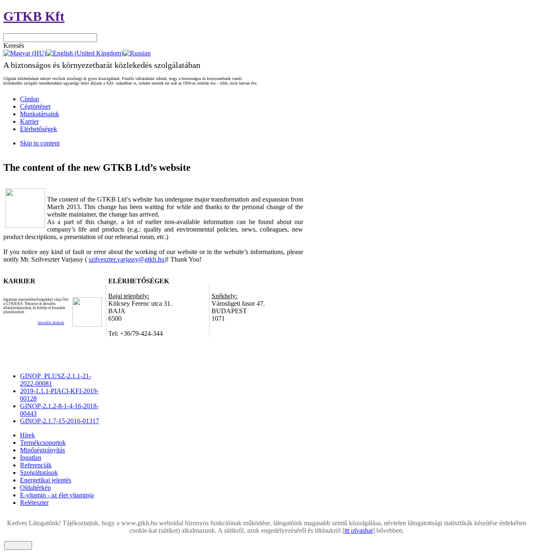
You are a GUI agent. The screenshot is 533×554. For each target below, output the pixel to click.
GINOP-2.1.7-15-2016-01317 (59, 420)
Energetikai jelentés (45, 480)
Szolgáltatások (39, 472)
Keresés (13, 45)
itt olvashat (358, 530)
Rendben (18, 545)
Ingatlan (30, 457)
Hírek (27, 435)
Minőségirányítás (42, 450)
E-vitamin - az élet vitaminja (57, 495)
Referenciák (36, 465)
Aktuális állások (50, 323)
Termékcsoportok (43, 442)
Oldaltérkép (35, 487)
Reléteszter (34, 502)
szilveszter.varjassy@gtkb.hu (126, 259)
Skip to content (40, 143)
